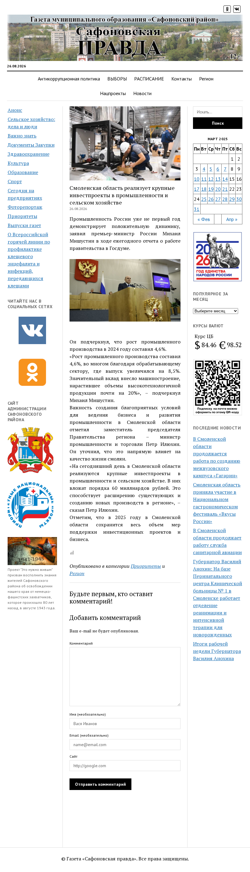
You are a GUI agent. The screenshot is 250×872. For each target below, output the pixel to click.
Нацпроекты (113, 93)
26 (211, 199)
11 (204, 179)
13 (218, 179)
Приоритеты (22, 216)
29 (232, 199)
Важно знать (22, 135)
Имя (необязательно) (88, 714)
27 (218, 199)
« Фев (204, 219)
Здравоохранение (28, 154)
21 (225, 189)
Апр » (232, 219)
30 (239, 199)
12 (211, 179)
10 (196, 179)
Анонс (15, 110)
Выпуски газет (24, 225)
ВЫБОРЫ (117, 79)
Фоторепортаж (25, 207)
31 (196, 209)
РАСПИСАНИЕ (149, 79)
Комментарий (81, 643)
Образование (23, 172)
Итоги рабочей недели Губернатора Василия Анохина (217, 651)
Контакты (181, 79)
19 (211, 189)
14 (225, 179)
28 (225, 199)
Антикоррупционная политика (69, 79)
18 (204, 189)
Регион (206, 79)
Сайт (73, 756)
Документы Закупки (31, 144)
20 (218, 189)
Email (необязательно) (89, 735)
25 (204, 199)
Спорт (15, 181)
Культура (18, 163)
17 (196, 189)
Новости (142, 93)
